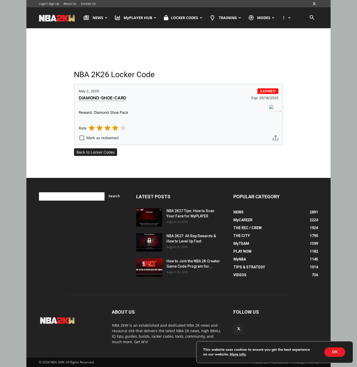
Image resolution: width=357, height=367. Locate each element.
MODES (263, 17)
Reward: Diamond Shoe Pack (103, 112)
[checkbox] (99, 136)
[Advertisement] (178, 49)
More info (238, 354)
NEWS (98, 17)
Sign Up (54, 3)
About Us (70, 3)
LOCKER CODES (184, 17)
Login (43, 3)
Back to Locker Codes (95, 152)
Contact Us (88, 3)
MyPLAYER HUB (138, 17)
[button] (312, 18)
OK (334, 351)
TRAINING (228, 17)
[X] (314, 3)
